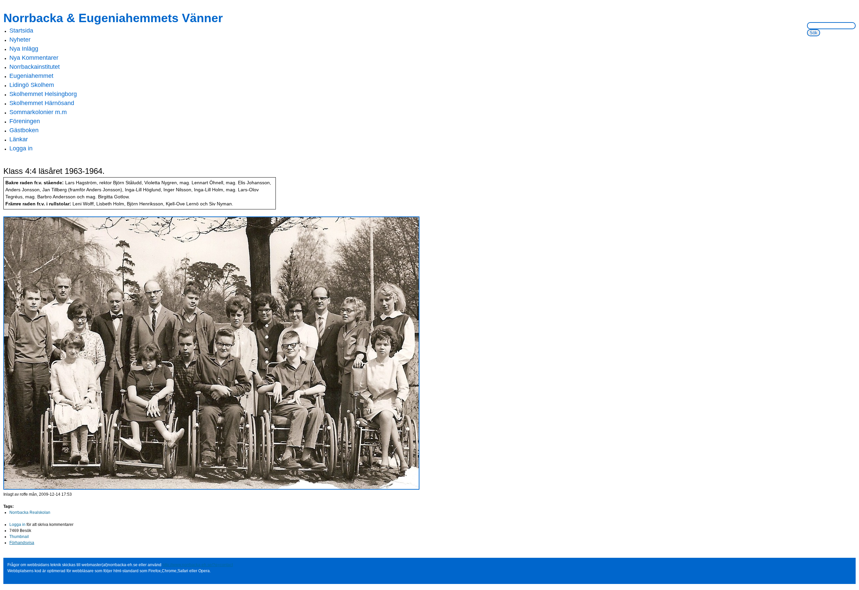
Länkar (18, 139)
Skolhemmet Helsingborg (43, 94)
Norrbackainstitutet (34, 66)
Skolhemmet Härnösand (41, 103)
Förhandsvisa (21, 542)
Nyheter (20, 39)
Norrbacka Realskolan (29, 512)
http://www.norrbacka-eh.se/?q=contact (197, 564)
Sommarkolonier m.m (38, 112)
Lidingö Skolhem (31, 85)
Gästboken (24, 130)
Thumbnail (19, 536)
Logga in (21, 148)
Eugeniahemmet (31, 75)
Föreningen (24, 121)
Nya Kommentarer (33, 57)
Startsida (21, 30)
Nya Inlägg (23, 48)
